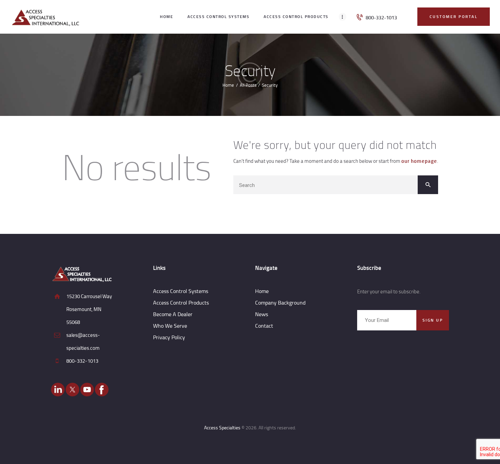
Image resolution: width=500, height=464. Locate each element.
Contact (264, 325)
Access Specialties (222, 427)
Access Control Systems (180, 291)
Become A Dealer (173, 314)
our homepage (419, 161)
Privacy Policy (169, 337)
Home (228, 85)
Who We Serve (170, 325)
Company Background (280, 302)
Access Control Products (181, 302)
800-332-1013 (82, 360)
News (261, 314)
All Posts (248, 85)
